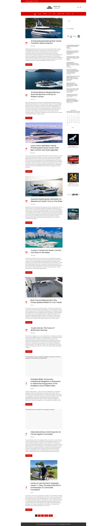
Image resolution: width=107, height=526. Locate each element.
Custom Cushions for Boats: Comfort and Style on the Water (46, 251)
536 (46, 515)
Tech (50, 13)
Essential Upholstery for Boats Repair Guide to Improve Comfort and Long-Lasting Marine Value (73, 78)
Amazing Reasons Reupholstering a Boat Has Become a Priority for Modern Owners (45, 94)
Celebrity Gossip (60, 13)
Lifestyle (68, 13)
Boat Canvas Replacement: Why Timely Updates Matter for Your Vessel (46, 301)
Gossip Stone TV (73, 164)
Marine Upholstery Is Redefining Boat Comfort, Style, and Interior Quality (72, 84)
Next (51, 515)
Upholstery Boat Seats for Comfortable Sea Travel (72, 95)
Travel (54, 13)
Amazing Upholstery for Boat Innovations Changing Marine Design (72, 58)
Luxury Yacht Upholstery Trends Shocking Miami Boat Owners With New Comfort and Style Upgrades (45, 147)
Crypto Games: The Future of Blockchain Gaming (42, 329)
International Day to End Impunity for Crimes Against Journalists (46, 433)
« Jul (73, 127)
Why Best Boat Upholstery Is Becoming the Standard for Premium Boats (72, 52)
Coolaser (72, 28)
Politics (39, 13)
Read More (28, 64)
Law (72, 13)
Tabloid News (57, 8)
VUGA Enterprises (72, 146)
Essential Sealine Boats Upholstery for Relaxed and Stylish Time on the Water (46, 200)
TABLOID (56, 6)
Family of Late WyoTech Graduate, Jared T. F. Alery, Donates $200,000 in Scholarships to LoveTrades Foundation (46, 486)
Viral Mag (62, 524)
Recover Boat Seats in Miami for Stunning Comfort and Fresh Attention (72, 90)
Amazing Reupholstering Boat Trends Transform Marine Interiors (46, 42)
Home (35, 13)
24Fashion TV (72, 183)
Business (45, 13)
